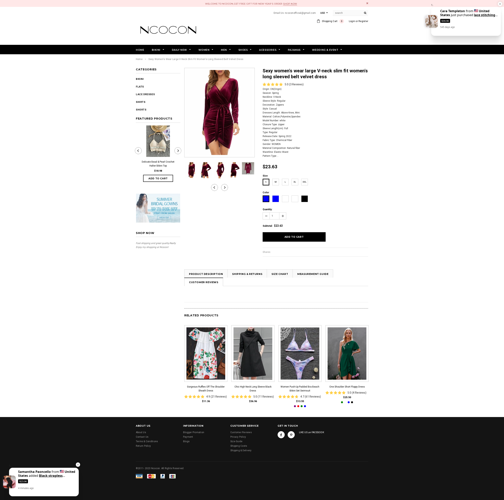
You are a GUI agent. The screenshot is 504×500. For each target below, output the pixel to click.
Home (139, 59)
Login (352, 21)
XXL (305, 182)
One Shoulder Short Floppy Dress (347, 386)
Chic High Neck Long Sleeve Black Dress (252, 388)
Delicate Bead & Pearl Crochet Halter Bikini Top (158, 163)
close (367, 3)
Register (363, 21)
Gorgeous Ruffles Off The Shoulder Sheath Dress (206, 388)
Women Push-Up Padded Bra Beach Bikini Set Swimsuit (300, 388)
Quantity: (267, 209)
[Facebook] (281, 434)
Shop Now (290, 3)
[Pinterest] (291, 434)
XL (295, 182)
